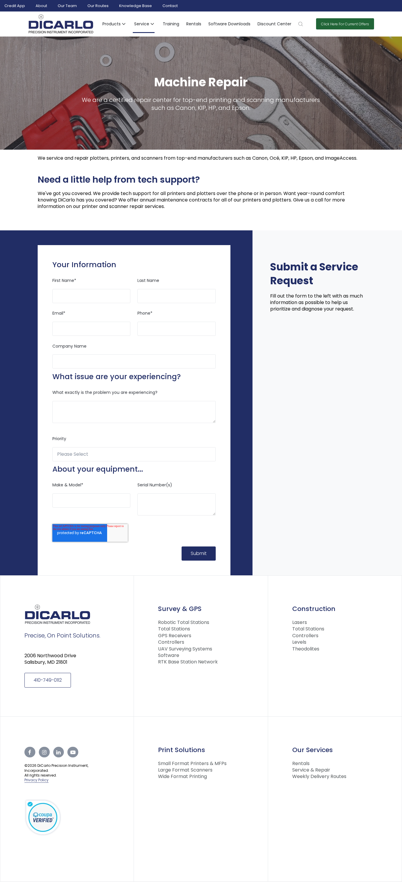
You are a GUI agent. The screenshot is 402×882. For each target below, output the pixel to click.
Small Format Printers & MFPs (192, 763)
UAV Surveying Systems (185, 649)
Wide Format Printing (182, 776)
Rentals (193, 24)
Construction (313, 608)
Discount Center (274, 24)
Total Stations (174, 629)
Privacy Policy (36, 779)
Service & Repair (311, 770)
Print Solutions (181, 749)
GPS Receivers (174, 635)
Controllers (171, 642)
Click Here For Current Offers (345, 24)
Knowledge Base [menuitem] (135, 5)
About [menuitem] (41, 5)
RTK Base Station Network (188, 662)
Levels (299, 642)
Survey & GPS (180, 608)
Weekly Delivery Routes (319, 776)
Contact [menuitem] (170, 5)
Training (171, 24)
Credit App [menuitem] (14, 5)
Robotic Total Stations (183, 622)
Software (168, 655)
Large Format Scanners (185, 770)
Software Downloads (229, 24)
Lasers (299, 622)
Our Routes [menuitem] (98, 5)
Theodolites (305, 649)
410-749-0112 (48, 680)
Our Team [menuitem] (67, 5)
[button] (115, 24)
